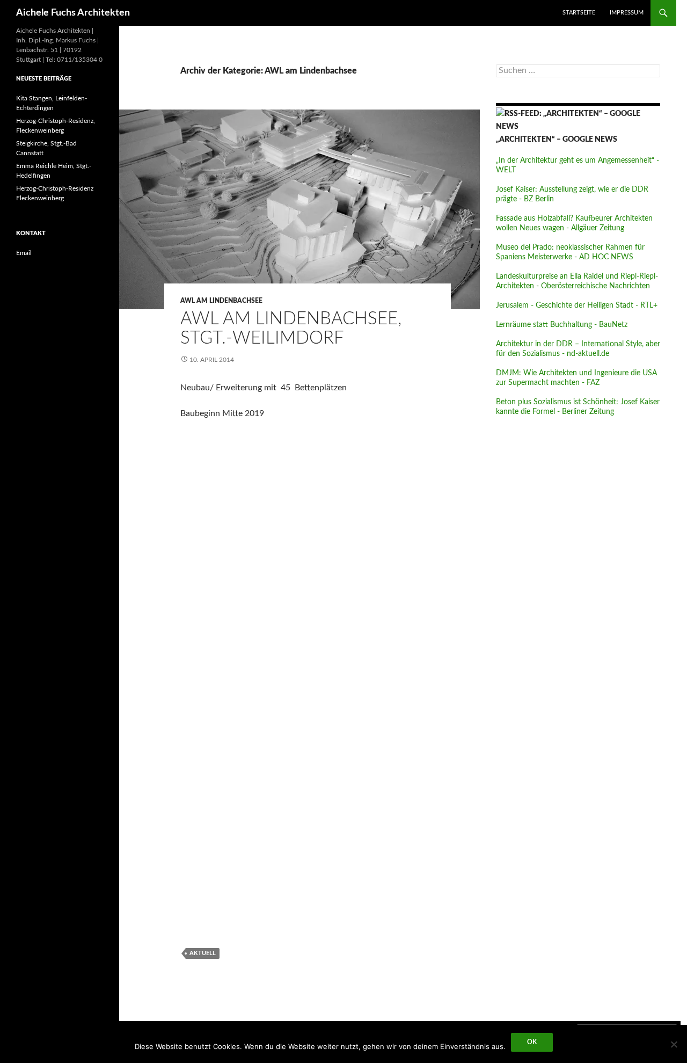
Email (24, 253)
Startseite (578, 13)
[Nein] (673, 1044)
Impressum (627, 13)
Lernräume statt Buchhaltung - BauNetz (561, 325)
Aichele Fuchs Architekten (73, 13)
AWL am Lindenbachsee (221, 300)
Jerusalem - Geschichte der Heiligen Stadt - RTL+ (576, 305)
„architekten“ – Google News (556, 139)
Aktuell (202, 953)
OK (532, 1042)
